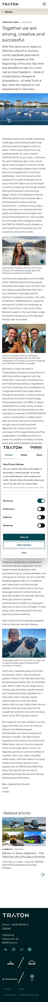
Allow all (24, 537)
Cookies (7, 989)
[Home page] (10, 4)
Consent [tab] (9, 455)
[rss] (29, 949)
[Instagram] (13, 949)
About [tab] (39, 455)
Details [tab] (24, 455)
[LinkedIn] (5, 949)
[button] (20, 890)
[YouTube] (21, 949)
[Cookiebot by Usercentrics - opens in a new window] (34, 447)
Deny (24, 553)
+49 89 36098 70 (19, 924)
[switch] (41, 509)
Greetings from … (11, 22)
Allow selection (24, 545)
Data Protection (10, 995)
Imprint (22, 989)
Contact (6, 928)
